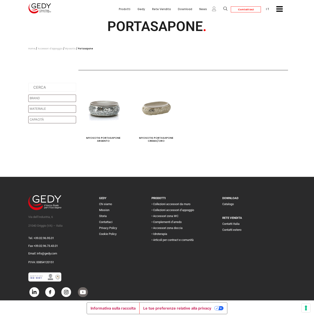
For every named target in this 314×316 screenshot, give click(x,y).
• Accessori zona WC (164, 216)
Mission (104, 210)
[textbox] (53, 98)
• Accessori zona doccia (167, 228)
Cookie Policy (108, 234)
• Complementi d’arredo (166, 222)
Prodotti (124, 9)
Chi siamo (105, 204)
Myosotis (70, 48)
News (203, 9)
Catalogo (228, 204)
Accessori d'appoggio (50, 48)
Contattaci (246, 9)
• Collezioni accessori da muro (170, 204)
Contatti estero (231, 229)
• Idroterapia (159, 234)
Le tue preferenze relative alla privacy (177, 308)
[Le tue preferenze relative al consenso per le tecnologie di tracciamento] (306, 308)
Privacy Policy (108, 228)
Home (31, 48)
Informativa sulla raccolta (113, 308)
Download (185, 9)
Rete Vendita (161, 9)
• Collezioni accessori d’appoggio (172, 210)
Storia (103, 216)
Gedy (141, 9)
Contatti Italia (231, 224)
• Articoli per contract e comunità (172, 240)
